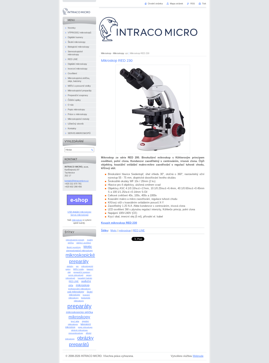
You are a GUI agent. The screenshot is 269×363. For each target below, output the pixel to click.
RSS (192, 3)
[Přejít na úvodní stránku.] (76, 13)
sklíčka (71, 243)
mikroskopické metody (75, 240)
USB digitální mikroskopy (79, 212)
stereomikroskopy (76, 333)
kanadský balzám (85, 278)
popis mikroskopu (85, 327)
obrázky (70, 266)
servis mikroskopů (75, 275)
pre (77, 266)
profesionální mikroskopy (79, 289)
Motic (113, 230)
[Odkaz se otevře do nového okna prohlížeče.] (152, 153)
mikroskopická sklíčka (79, 312)
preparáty (79, 306)
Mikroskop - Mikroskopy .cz (114, 53)
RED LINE (139, 230)
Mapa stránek (176, 3)
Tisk (204, 3)
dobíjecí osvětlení (83, 243)
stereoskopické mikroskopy (79, 250)
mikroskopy (79, 316)
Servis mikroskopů (79, 215)
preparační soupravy (81, 272)
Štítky (104, 230)
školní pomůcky (74, 247)
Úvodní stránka (155, 3)
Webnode (198, 356)
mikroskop (125, 230)
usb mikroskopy (75, 291)
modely (90, 240)
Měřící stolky (78, 269)
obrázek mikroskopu (79, 330)
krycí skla (75, 321)
